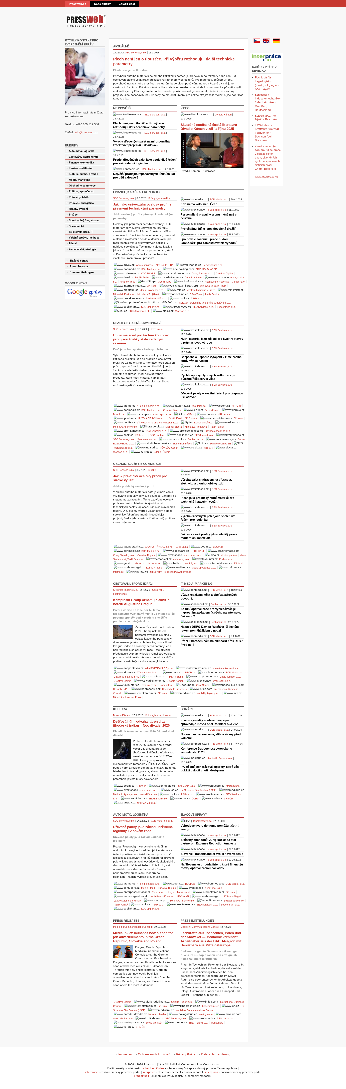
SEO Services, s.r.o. (135, 52)
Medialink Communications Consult (132, 927)
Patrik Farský (212, 294)
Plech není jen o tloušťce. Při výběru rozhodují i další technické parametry (139, 124)
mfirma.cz (118, 572)
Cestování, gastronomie (83, 156)
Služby (152, 470)
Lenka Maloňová (203, 422)
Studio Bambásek (182, 443)
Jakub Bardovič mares (161, 896)
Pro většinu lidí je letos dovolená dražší (208, 228)
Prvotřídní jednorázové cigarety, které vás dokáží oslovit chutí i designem (210, 768)
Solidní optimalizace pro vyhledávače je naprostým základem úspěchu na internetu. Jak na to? (211, 612)
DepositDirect (211, 410)
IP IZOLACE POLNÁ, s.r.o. (152, 418)
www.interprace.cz (266, 176)
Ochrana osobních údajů (154, 1054)
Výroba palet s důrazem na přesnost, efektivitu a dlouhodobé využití (206, 481)
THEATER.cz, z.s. (198, 1022)
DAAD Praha (142, 277)
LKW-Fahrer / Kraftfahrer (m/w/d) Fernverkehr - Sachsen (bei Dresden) (267, 132)
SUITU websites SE (139, 311)
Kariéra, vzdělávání (81, 168)
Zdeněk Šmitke (162, 452)
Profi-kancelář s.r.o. (156, 298)
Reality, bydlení (78, 209)
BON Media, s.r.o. (151, 169)
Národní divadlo (157, 1014)
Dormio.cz (118, 414)
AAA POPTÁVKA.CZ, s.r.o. (159, 547)
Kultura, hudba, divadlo (158, 715)
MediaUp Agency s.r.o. (152, 290)
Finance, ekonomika (81, 162)
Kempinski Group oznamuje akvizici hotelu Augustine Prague (141, 602)
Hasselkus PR (121, 689)
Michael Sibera (173, 426)
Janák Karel (238, 281)
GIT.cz (190, 414)
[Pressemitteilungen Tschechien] (276, 41)
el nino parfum (229, 555)
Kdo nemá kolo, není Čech (199, 204)
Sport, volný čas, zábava (84, 220)
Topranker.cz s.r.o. (123, 447)
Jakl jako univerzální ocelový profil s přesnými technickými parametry (142, 206)
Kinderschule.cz (210, 1006)
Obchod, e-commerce (82, 185)
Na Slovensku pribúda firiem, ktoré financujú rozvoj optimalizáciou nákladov (212, 866)
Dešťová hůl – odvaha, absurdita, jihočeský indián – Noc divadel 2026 (141, 723)
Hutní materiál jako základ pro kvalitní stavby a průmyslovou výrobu (212, 340)
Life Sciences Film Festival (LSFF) (198, 790)
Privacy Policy (185, 1054)
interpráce (91, 1072)
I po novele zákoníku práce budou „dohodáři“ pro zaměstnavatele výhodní (208, 240)
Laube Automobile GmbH (127, 900)
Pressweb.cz (77, 3)
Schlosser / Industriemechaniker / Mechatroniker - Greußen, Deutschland (268, 102)
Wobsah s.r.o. (182, 311)
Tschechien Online (152, 1068)
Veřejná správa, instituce (84, 237)
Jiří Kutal (152, 286)
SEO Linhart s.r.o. (150, 307)
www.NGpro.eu (148, 794)
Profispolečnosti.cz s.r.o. (218, 431)
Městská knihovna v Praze (201, 290)
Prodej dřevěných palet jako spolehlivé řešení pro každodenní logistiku (144, 161)
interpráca (149, 1072)
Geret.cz (139, 563)
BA (171, 265)
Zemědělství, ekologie (82, 249)
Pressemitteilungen (82, 272)
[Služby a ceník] (256, 41)
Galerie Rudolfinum (181, 1002)
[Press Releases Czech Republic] (266, 41)
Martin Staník (176, 676)
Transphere (217, 1022)
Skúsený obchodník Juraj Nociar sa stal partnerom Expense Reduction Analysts (208, 841)
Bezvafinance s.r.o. (213, 265)
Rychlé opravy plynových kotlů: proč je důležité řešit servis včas (208, 376)
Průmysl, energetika (159, 198)
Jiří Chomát (191, 418)
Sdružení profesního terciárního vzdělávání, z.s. (205, 302)
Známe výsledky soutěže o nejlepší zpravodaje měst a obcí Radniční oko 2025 (210, 721)
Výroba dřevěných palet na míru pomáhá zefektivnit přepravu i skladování (141, 143)
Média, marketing (79, 179)
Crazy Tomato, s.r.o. (202, 273)
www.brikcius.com (123, 1018)
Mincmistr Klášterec (123, 294)
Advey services (144, 265)
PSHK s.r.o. (197, 298)
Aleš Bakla (161, 265)
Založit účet (127, 3)
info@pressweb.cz (86, 132)
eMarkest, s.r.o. (181, 559)
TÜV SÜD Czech (169, 447)
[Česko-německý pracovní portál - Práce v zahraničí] (266, 61)
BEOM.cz (236, 406)
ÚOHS (195, 798)
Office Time (196, 294)
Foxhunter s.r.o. (227, 559)
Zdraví (73, 243)
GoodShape (164, 281)
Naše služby (102, 3)
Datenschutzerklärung (215, 1054)
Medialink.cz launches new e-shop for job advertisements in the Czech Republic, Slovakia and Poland (143, 937)
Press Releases (79, 266)
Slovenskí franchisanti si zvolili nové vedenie (212, 853)
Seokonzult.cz (195, 439)
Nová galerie (206, 1014)
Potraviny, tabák (79, 197)
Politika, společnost (81, 191)
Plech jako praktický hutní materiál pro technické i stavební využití (207, 499)
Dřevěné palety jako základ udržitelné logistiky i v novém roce (143, 829)
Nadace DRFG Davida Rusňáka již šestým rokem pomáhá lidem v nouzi (210, 628)
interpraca (211, 1072)
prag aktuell (141, 1075)
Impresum (125, 1054)
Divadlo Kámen (223, 114)
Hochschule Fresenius (217, 281)
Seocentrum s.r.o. (226, 307)
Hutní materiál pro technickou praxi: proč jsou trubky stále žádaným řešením (142, 339)
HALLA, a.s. (224, 414)
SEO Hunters (157, 435)
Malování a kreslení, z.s (225, 668)
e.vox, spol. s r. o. (217, 210)
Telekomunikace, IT (81, 232)
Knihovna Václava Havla (212, 286)
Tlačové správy (79, 260)
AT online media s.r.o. (149, 406)
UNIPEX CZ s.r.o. (146, 802)
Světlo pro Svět (154, 1022)
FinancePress (127, 281)
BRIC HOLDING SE (206, 269)
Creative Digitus (224, 273)
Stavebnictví (156, 329)
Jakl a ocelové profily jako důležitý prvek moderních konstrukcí (209, 535)
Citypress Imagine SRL (125, 590)
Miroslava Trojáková (148, 294)
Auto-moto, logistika (162, 820)
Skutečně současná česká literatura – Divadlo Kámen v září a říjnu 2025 (210, 127)
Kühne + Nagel (154, 567)
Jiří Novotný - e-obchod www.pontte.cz (157, 422)
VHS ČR (208, 447)
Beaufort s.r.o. (198, 406)
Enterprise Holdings (163, 892)
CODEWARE (148, 273)
